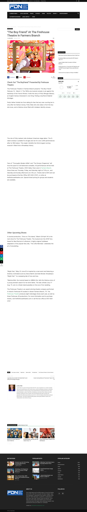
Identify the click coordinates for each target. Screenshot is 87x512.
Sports (55, 13)
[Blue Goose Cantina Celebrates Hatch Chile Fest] (14, 433)
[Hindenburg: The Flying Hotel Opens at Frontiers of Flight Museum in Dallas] (10, 470)
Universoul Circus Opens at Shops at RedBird (68, 72)
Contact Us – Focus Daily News (34, 0)
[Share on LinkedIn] (1, 255)
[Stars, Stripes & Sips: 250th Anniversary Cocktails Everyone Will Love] (10, 477)
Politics (49, 13)
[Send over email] (1, 258)
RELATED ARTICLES (12, 425)
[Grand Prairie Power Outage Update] (35, 470)
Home (8, 26)
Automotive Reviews (15, 16)
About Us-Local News (16, 0)
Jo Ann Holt (10, 38)
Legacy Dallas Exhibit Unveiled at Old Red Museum (67, 63)
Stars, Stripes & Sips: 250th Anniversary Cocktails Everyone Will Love (22, 477)
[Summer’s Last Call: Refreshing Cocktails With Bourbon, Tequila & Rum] (10, 464)
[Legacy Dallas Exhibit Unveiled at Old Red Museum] (47, 433)
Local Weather (24, 13)
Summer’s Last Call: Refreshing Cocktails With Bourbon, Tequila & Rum (22, 463)
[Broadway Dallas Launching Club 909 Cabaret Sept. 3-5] (30, 433)
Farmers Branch (46, 168)
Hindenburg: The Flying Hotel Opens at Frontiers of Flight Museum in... (21, 470)
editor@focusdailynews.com (38, 505)
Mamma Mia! (28, 372)
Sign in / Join (9, 0)
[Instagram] (79, 1)
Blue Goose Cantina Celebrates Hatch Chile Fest (69, 55)
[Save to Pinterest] (1, 252)
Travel (32, 13)
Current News (13, 13)
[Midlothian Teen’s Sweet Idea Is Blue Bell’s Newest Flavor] (35, 464)
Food (33, 16)
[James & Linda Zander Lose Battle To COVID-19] (35, 477)
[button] (78, 13)
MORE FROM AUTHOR (23, 425)
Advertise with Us (24, 0)
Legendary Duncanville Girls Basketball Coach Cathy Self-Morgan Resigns (17, 378)
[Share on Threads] (1, 261)
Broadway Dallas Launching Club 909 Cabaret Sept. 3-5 (68, 59)
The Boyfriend (34, 372)
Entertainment (64, 13)
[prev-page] (8, 443)
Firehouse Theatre (13, 294)
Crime (43, 13)
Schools (37, 13)
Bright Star (22, 372)
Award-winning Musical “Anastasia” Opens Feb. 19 (44, 378)
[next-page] (10, 443)
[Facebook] (77, 1)
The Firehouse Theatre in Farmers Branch (46, 372)
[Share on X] (1, 249)
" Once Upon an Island (15, 372)
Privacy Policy (43, 0)
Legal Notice (25, 16)
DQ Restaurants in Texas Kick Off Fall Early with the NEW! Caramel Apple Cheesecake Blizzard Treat (69, 68)
